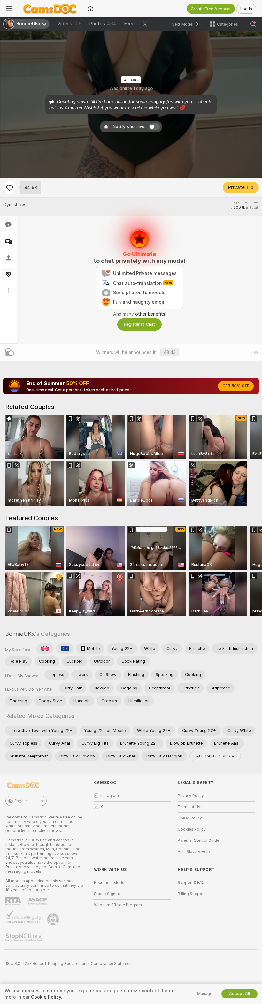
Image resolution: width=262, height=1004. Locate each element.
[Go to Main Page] (50, 8)
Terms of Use (190, 807)
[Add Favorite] (9, 187)
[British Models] (45, 648)
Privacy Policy (191, 796)
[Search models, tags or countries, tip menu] (253, 24)
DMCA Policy (190, 818)
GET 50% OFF (235, 386)
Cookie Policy (46, 997)
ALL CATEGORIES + (215, 756)
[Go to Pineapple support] (53, 919)
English (21, 801)
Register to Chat (139, 324)
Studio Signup (107, 894)
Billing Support (191, 894)
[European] (64, 648)
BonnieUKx (20, 633)
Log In (246, 8)
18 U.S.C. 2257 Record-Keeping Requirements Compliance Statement (69, 964)
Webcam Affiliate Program (118, 905)
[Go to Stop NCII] (24, 937)
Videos (69, 24)
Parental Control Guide (198, 840)
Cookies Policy (192, 829)
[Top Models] (90, 8)
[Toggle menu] (9, 8)
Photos (102, 24)
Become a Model (109, 882)
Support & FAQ (191, 882)
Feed (129, 24)
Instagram (109, 796)
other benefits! (150, 313)
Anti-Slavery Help (194, 851)
